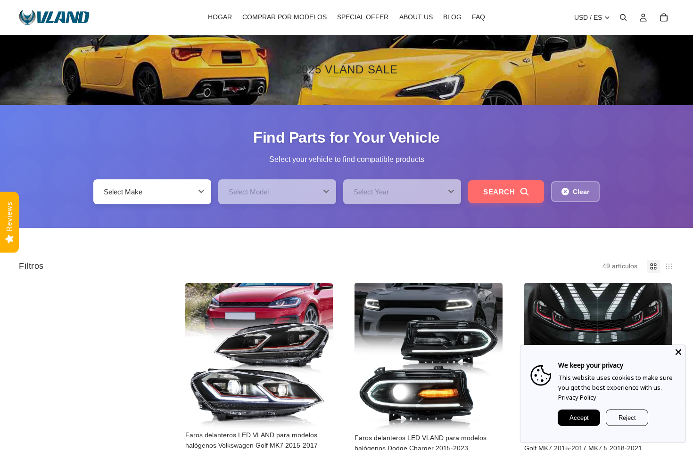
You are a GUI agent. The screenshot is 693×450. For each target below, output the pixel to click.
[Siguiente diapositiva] (319, 355)
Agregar (495, 416)
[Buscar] (623, 17)
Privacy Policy (577, 397)
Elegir (326, 413)
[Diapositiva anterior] (199, 355)
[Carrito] (663, 17)
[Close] (678, 352)
